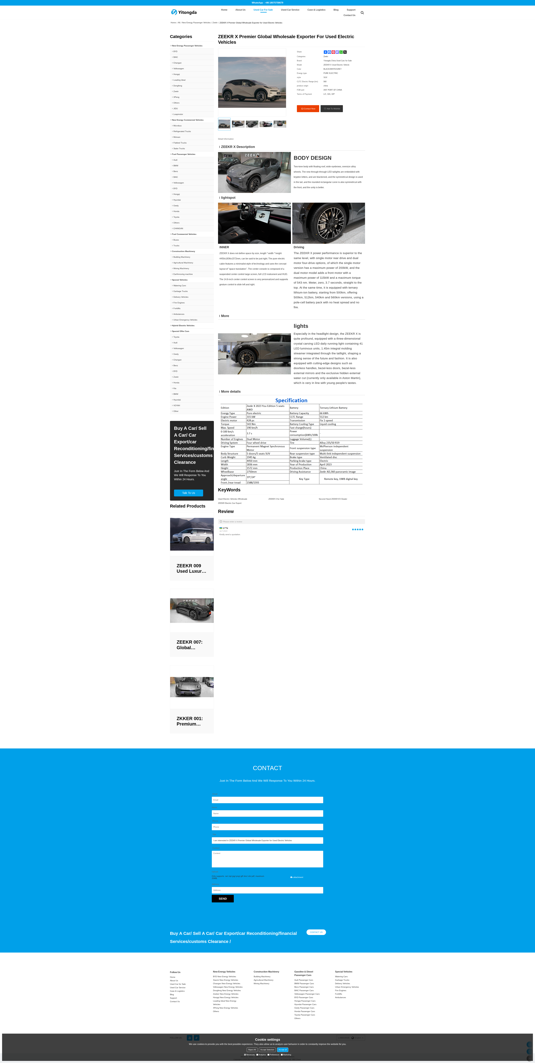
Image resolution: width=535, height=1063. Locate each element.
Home (224, 10)
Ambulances (340, 997)
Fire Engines (340, 990)
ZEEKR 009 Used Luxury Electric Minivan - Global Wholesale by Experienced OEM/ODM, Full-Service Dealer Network (191, 568)
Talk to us (188, 492)
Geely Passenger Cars (304, 1008)
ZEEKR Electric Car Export (229, 503)
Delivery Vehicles (342, 983)
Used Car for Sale (263, 10)
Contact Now (309, 109)
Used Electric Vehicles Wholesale (232, 499)
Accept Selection (267, 1050)
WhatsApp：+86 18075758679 (267, 3)
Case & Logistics (316, 10)
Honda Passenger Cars (304, 1011)
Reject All (252, 1050)
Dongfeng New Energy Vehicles (227, 990)
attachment (298, 877)
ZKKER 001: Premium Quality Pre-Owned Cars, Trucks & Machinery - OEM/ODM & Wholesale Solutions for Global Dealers (191, 721)
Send (223, 898)
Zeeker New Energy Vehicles (225, 994)
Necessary (250, 1055)
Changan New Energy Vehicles (226, 983)
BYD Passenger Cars (303, 997)
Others (216, 1011)
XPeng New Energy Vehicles (225, 1008)
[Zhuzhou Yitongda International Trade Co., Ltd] (184, 12)
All (179, 22)
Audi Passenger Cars (303, 980)
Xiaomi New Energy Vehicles (225, 980)
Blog (336, 10)
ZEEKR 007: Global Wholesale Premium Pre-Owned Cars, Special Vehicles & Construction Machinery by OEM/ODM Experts (191, 644)
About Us (240, 10)
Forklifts (338, 994)
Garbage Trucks (342, 980)
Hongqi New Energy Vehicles (225, 997)
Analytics (262, 1055)
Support (351, 10)
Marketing (287, 1055)
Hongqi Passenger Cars (304, 1001)
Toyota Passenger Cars (304, 1015)
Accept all (283, 1050)
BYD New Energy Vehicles (224, 976)
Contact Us (349, 15)
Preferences (274, 1055)
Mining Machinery (261, 983)
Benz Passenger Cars (304, 987)
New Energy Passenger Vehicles (196, 22)
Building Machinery (262, 976)
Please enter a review (232, 521)
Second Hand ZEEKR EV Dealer (333, 499)
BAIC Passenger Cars (304, 990)
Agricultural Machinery (263, 980)
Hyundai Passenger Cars (305, 1004)
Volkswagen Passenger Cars (307, 994)
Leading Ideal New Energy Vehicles (224, 1002)
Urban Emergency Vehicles (347, 987)
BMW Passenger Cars (304, 983)
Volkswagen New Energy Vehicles (228, 987)
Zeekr (215, 22)
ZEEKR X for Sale (276, 499)
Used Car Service (290, 10)
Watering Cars (341, 976)
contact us (316, 932)
